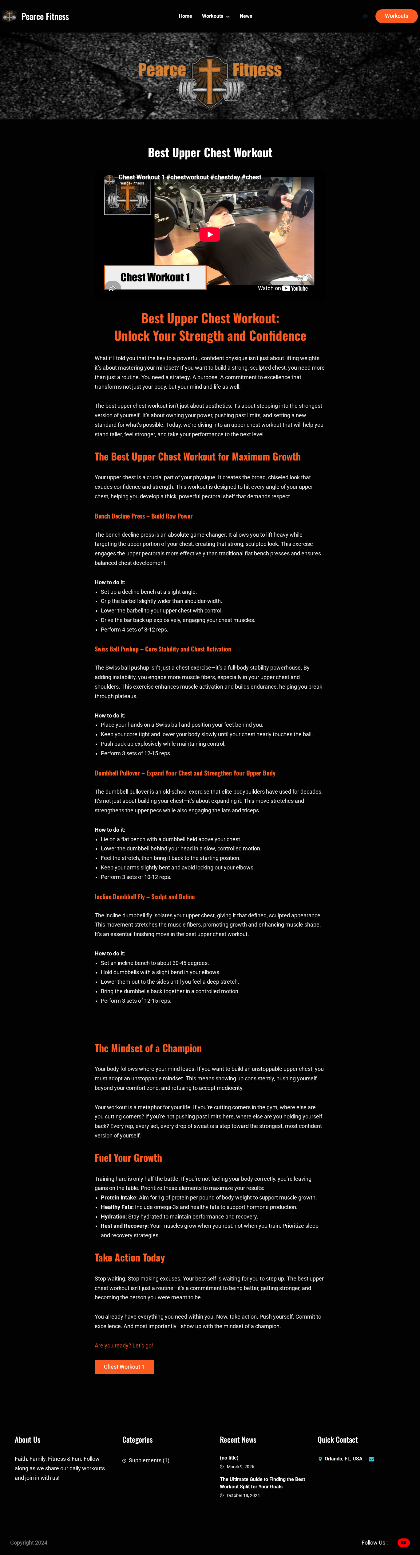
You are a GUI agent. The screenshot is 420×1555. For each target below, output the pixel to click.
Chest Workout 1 (124, 1367)
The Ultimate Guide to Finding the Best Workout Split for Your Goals (262, 1483)
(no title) (229, 1458)
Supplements (145, 1460)
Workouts (396, 16)
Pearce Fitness (45, 16)
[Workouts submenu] (228, 16)
